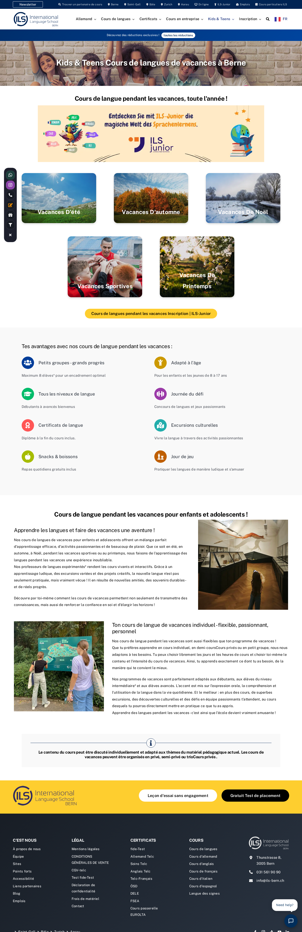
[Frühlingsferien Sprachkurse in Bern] (197, 266)
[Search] (268, 19)
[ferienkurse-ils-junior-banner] (151, 107)
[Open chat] (291, 921)
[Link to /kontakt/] (10, 205)
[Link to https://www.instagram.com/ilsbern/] (10, 185)
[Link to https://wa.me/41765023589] (10, 175)
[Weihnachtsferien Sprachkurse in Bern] (243, 198)
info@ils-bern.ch (270, 880)
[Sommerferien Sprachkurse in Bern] (59, 198)
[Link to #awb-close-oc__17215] (10, 234)
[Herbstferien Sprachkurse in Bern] (151, 198)
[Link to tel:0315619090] (10, 195)
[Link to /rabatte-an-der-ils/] (10, 214)
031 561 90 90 (268, 872)
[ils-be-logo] (46, 785)
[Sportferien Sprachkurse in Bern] (105, 266)
